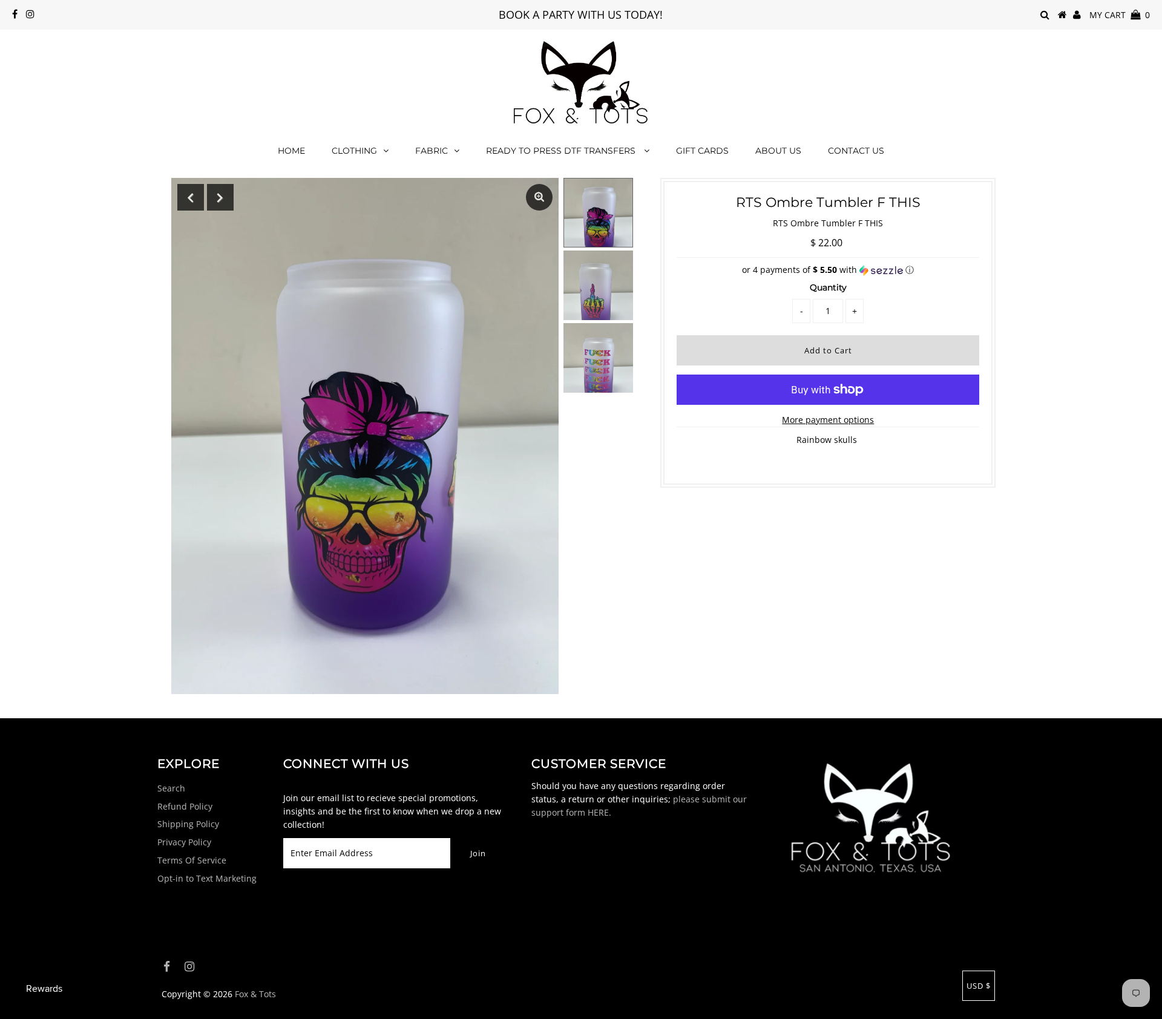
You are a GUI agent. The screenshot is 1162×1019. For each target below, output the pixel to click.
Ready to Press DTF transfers (562, 150)
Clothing (354, 150)
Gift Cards (702, 150)
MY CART (1119, 15)
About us (778, 150)
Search (171, 788)
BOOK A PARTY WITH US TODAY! (581, 14)
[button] (828, 270)
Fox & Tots (255, 994)
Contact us (856, 150)
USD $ (979, 985)
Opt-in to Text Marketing (207, 878)
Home (291, 150)
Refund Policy (184, 806)
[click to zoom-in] (539, 197)
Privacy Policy (184, 842)
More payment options (828, 419)
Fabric (431, 150)
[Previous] (190, 197)
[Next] (220, 197)
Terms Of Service (191, 860)
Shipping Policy (188, 824)
